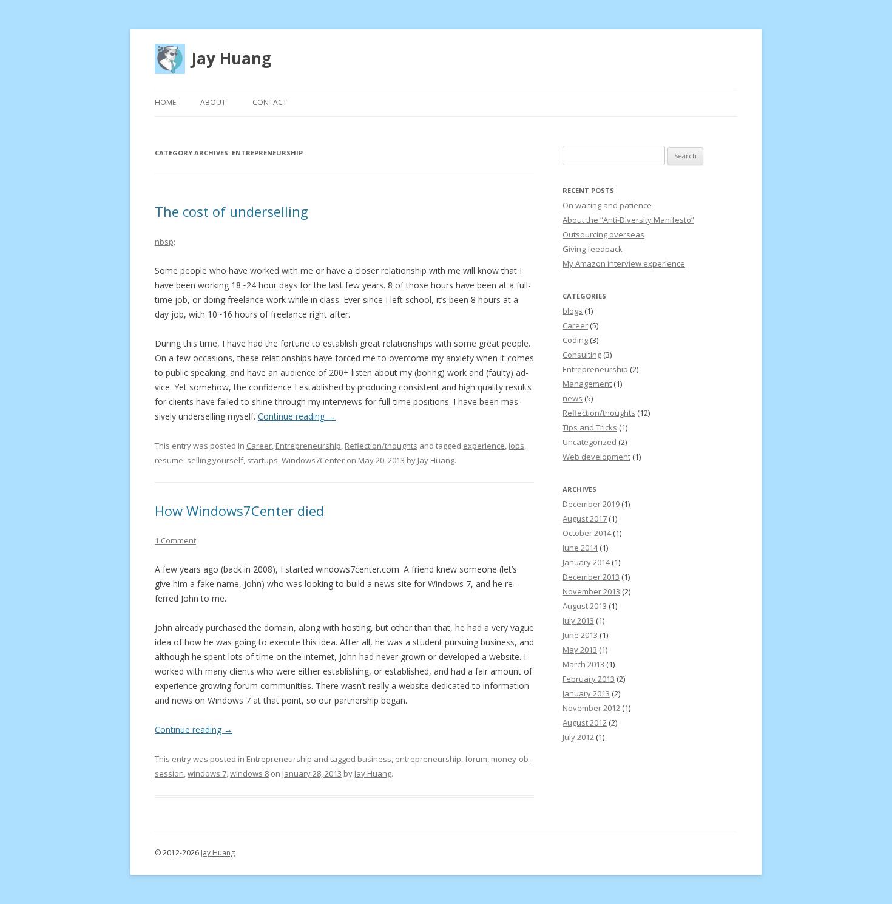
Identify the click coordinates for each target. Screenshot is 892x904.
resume (169, 460)
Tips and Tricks (590, 427)
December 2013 (591, 576)
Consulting (582, 354)
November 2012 (591, 707)
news (573, 398)
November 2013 (591, 591)
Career (259, 445)
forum (476, 758)
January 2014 (586, 562)
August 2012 (585, 722)
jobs (516, 445)
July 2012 (578, 737)
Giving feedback (593, 248)
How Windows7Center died (239, 510)
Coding (575, 340)
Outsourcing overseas (603, 234)
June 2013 (580, 635)
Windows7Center (313, 460)
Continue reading (297, 416)
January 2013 (586, 693)
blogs (573, 310)
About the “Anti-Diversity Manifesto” (628, 219)
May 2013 (580, 649)
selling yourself (215, 460)
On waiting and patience (607, 205)
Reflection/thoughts (381, 445)
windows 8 (249, 773)
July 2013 (578, 620)
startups (262, 460)
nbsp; (165, 241)
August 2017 (585, 518)
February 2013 (589, 678)
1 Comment (175, 540)
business (374, 758)
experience (484, 445)
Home (165, 102)
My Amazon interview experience (624, 263)
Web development (596, 456)
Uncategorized (590, 442)
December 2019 (591, 503)
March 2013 (583, 664)
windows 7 (207, 773)
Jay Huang (231, 58)
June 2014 (580, 547)
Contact (269, 102)
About (213, 102)
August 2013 (585, 605)
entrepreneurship (428, 758)
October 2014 (587, 533)
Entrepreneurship (308, 445)
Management (587, 383)
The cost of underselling (231, 211)
